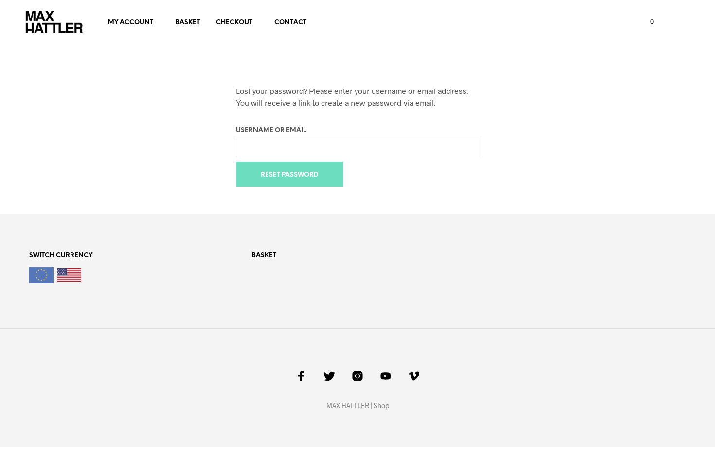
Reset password (290, 175)
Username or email (271, 130)
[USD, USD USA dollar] (69, 278)
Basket (187, 22)
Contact (290, 22)
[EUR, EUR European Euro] (41, 276)
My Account (130, 22)
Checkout (234, 22)
